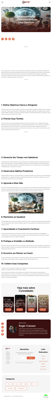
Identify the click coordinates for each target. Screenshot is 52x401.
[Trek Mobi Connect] (45, 396)
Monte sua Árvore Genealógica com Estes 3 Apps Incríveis (43, 303)
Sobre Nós (43, 366)
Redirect (43, 363)
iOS (35, 384)
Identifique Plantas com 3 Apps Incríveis (31, 305)
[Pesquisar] (49, 2)
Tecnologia (10, 388)
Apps (9, 384)
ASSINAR (31, 357)
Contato (43, 356)
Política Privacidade (43, 361)
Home (43, 358)
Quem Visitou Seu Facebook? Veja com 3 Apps (20, 303)
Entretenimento (21, 388)
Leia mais (8, 309)
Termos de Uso (43, 369)
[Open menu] (2, 2)
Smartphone (26, 384)
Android (17, 384)
